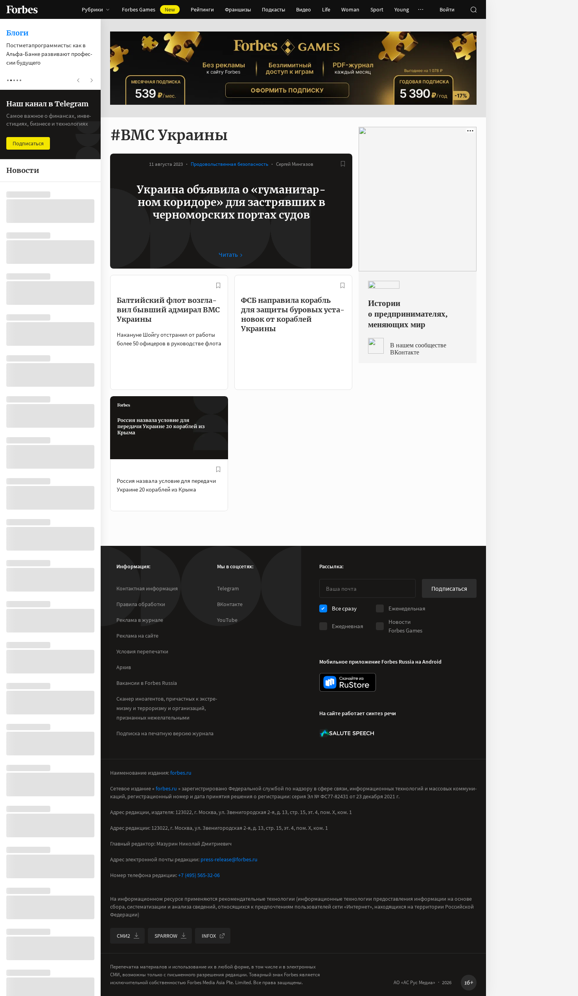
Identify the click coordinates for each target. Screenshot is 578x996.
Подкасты (273, 9)
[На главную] (22, 9)
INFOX (209, 935)
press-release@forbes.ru (229, 859)
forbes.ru (180, 772)
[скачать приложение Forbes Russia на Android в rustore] (347, 682)
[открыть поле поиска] (473, 9)
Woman (350, 9)
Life (326, 9)
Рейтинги (202, 9)
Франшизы (238, 9)
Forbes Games (148, 9)
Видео (303, 9)
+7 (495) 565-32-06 (199, 875)
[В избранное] (343, 164)
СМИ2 (123, 935)
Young (401, 9)
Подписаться (449, 588)
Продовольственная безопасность (229, 164)
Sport (376, 9)
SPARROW (166, 935)
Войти (447, 9)
